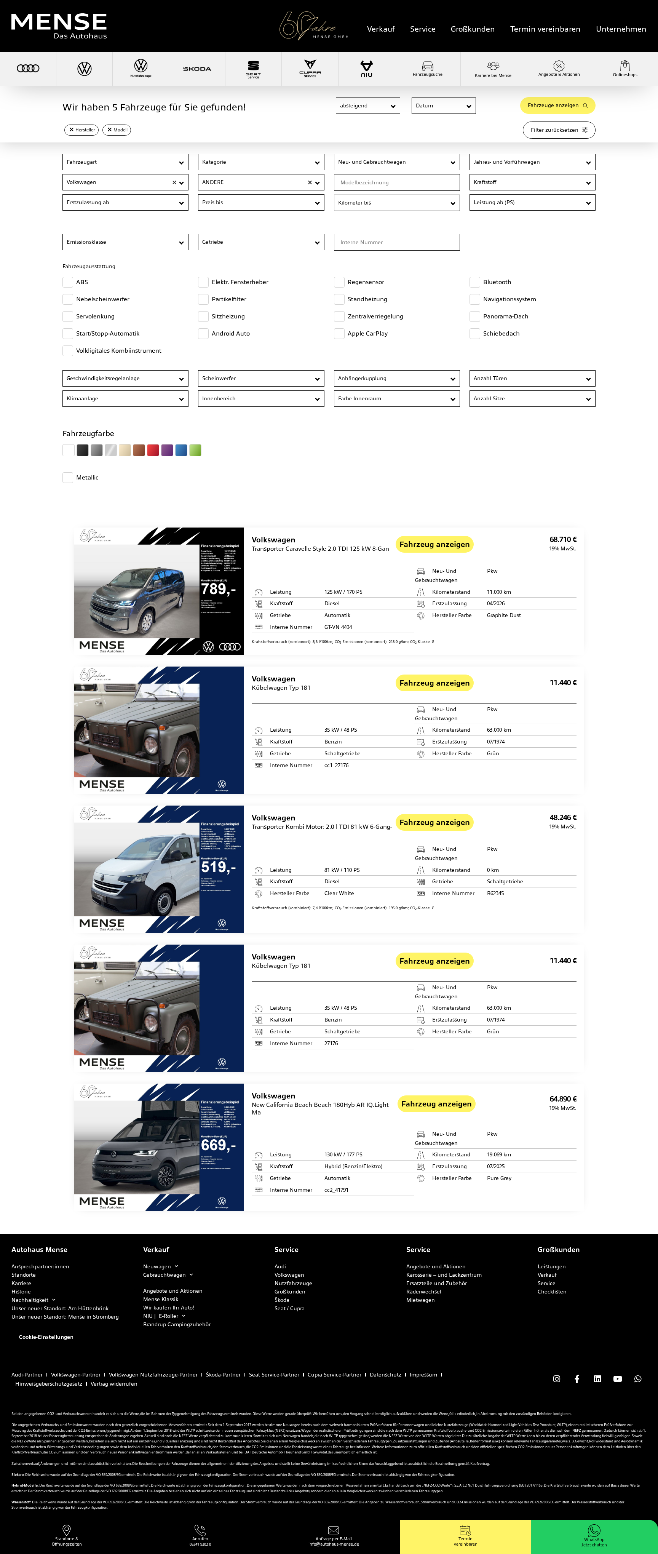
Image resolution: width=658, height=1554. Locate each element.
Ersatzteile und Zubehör (436, 1283)
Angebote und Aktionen (173, 1291)
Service (423, 29)
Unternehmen (621, 29)
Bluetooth (497, 282)
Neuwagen (157, 1266)
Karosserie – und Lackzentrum (444, 1275)
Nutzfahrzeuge (293, 1283)
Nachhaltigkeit (29, 1300)
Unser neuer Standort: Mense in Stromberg (65, 1317)
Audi (280, 1266)
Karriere (21, 1283)
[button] (393, 106)
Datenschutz (385, 1375)
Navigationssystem (509, 299)
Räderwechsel (423, 1292)
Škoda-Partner (223, 1375)
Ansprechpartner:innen (40, 1266)
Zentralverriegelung (375, 316)
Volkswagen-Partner (76, 1375)
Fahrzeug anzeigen (434, 544)
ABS (82, 282)
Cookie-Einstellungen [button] (46, 1337)
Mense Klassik (160, 1299)
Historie (21, 1292)
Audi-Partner (27, 1375)
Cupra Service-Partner (334, 1375)
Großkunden (473, 29)
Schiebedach (501, 333)
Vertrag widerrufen (114, 1384)
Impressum (423, 1375)
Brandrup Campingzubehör (177, 1324)
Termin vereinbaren (545, 29)
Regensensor (366, 282)
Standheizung (367, 299)
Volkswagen (289, 1275)
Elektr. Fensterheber (240, 282)
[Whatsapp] (638, 1379)
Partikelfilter (229, 299)
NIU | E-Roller (160, 1316)
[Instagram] (556, 1379)
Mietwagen (420, 1300)
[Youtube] (617, 1379)
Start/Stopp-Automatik (107, 333)
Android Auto (231, 333)
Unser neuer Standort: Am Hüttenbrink (60, 1308)
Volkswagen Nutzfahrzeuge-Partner (153, 1375)
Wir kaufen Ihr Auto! (168, 1308)
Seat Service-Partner (274, 1375)
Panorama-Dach (506, 316)
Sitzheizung (228, 316)
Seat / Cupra (290, 1308)
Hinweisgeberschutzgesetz (48, 1384)
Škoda (282, 1300)
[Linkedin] (597, 1379)
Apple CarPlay (368, 333)
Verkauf (381, 29)
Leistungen (552, 1266)
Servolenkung (95, 316)
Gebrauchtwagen (164, 1275)
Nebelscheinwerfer (102, 299)
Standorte (23, 1275)
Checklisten (552, 1292)
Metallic (87, 477)
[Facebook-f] (577, 1379)
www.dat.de (323, 1452)
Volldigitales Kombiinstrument (118, 350)
